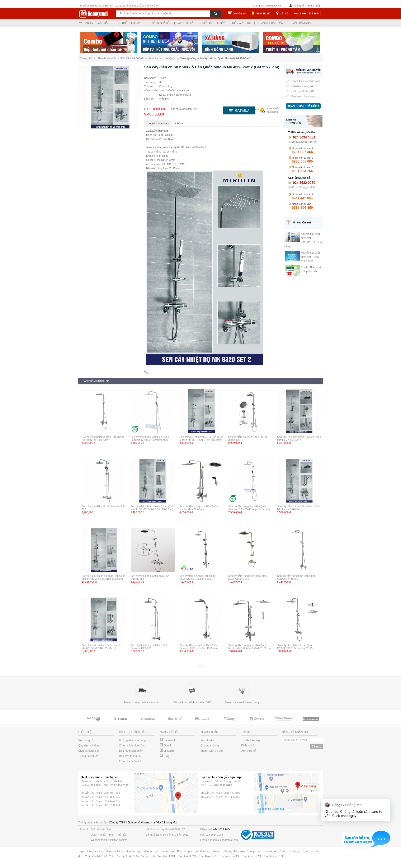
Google (167, 745)
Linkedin (168, 750)
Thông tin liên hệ (88, 756)
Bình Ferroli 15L (208, 856)
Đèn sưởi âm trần (267, 851)
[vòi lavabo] (94, 722)
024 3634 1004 (99, 785)
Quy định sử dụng (89, 745)
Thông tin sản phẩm (157, 123)
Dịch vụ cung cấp (88, 750)
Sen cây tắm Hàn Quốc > (164, 58)
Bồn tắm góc (185, 851)
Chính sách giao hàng (132, 745)
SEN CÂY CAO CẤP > (134, 58)
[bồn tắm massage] (202, 722)
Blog (166, 756)
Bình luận (179, 123)
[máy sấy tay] (229, 722)
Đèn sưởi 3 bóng (222, 851)
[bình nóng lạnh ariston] (311, 722)
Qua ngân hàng (209, 745)
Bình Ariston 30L (230, 856)
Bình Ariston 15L (274, 856)
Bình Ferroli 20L (187, 856)
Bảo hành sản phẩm (131, 750)
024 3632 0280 (223, 785)
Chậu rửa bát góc (290, 851)
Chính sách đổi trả (130, 761)
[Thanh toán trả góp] (303, 109)
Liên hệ (283, 13)
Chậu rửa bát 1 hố (144, 856)
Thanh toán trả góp (211, 750)
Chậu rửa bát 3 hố (96, 856)
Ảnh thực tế (248, 750)
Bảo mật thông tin (130, 756)
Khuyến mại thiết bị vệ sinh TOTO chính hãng (310, 257)
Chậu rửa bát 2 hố (120, 856)
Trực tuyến (207, 740)
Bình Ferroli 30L (166, 856)
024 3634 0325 (119, 785)
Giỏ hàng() (239, 13)
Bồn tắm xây (202, 851)
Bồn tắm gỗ (151, 851)
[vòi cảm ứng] (175, 722)
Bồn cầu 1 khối (115, 851)
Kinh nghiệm (248, 745)
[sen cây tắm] (148, 722)
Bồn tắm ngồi (134, 851)
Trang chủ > (88, 58)
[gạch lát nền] (256, 722)
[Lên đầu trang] (200, 667)
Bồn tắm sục (167, 851)
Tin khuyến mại (250, 740)
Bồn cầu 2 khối (95, 851)
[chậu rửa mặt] (121, 722)
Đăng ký (299, 5)
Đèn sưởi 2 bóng (244, 851)
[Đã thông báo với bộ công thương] (257, 839)
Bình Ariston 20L (252, 856)
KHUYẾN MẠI (263, 13)
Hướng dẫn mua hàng (132, 740)
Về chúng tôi (86, 740)
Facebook (169, 740)
